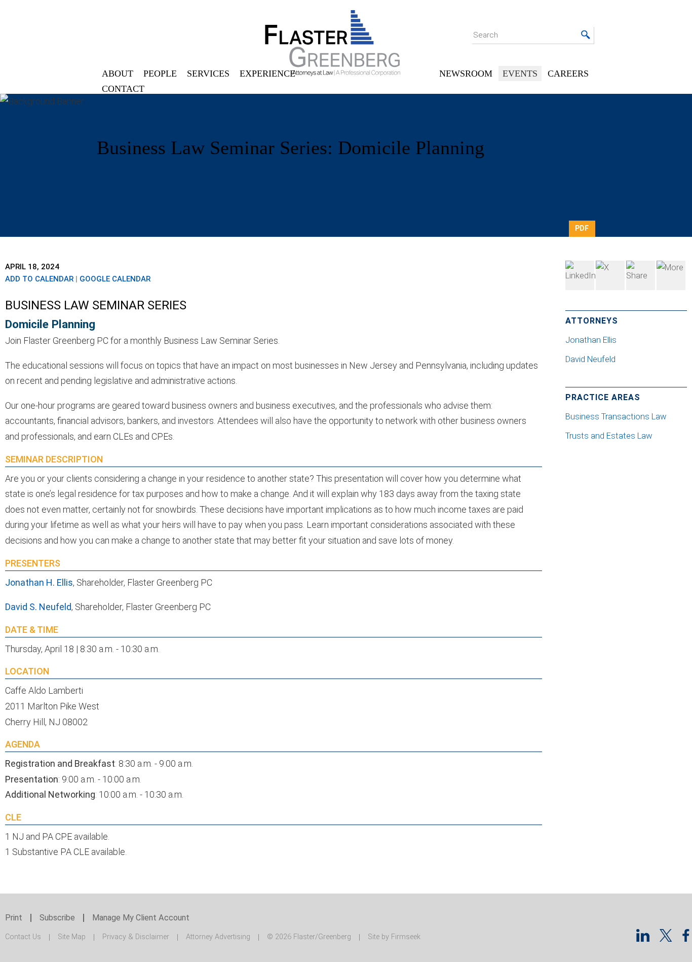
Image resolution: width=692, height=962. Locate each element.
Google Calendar (115, 278)
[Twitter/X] (666, 938)
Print (13, 917)
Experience (267, 73)
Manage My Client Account (140, 917)
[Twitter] (610, 275)
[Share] (671, 275)
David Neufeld (591, 359)
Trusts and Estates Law (608, 436)
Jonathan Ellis (592, 340)
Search (485, 35)
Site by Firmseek (394, 937)
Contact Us (23, 937)
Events (520, 73)
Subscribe (57, 917)
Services (208, 73)
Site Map (72, 937)
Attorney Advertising (218, 937)
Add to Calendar (39, 278)
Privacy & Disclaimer (135, 937)
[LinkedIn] (579, 275)
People (160, 73)
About (117, 73)
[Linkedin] (642, 938)
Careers (568, 73)
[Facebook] (640, 275)
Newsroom (465, 73)
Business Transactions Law (615, 416)
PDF (582, 228)
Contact (123, 89)
